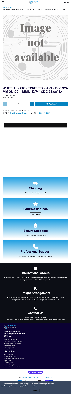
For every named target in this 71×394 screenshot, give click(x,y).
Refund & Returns (9, 362)
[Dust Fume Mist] (35, 2)
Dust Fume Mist (27, 377)
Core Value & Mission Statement (13, 341)
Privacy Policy (8, 360)
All (11, 7)
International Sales (9, 345)
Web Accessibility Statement (12, 366)
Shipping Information (10, 356)
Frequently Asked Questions (12, 343)
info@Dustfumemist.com (19, 113)
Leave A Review (8, 354)
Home (5, 7)
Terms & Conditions (9, 364)
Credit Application (9, 347)
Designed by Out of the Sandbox (42, 377)
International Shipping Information (14, 358)
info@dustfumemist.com (16, 334)
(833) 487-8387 (44, 113)
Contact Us (7, 349)
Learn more (36, 214)
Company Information (10, 339)
